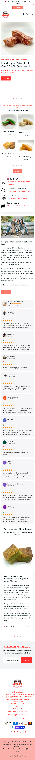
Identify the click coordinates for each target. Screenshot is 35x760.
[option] (17, 52)
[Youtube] (17, 732)
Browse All (17, 171)
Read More (28, 627)
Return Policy (7, 749)
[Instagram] (20, 732)
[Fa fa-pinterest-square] (26, 732)
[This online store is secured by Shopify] (8, 723)
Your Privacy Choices (20, 756)
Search (11, 756)
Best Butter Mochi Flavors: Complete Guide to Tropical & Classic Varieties (16, 579)
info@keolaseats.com (20, 715)
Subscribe (26, 660)
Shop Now (17, 7)
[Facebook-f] (9, 732)
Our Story (6, 292)
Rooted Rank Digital (20, 744)
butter (14, 588)
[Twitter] (11, 732)
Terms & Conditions (19, 749)
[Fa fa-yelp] (23, 732)
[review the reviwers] (3, 318)
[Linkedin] (14, 732)
